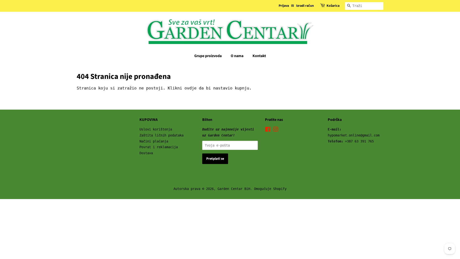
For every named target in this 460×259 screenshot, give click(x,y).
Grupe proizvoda (208, 56)
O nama (237, 56)
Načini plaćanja (153, 141)
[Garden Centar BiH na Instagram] (275, 130)
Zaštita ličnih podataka (161, 135)
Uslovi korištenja (155, 129)
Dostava (146, 153)
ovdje (190, 88)
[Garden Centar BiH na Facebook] (267, 130)
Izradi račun (305, 5)
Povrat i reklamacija (158, 147)
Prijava (284, 5)
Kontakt (259, 56)
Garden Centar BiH (234, 189)
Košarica (333, 5)
